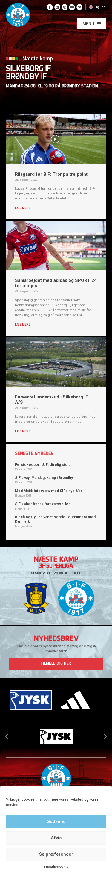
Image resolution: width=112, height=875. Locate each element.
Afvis (56, 838)
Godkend (56, 821)
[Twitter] (79, 7)
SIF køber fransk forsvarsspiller (42, 504)
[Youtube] (72, 7)
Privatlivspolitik (56, 867)
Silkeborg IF (28, 69)
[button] (91, 23)
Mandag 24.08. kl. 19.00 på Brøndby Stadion (52, 86)
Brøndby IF (26, 77)
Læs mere (22, 208)
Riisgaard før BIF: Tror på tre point (51, 174)
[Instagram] (65, 7)
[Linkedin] (57, 7)
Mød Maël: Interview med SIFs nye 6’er (48, 491)
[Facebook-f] (50, 7)
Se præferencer (56, 854)
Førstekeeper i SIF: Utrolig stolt (42, 465)
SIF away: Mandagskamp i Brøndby (44, 478)
